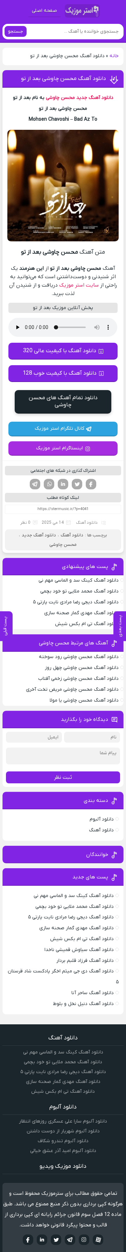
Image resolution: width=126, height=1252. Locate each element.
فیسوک (91, 484)
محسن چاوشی (60, 97)
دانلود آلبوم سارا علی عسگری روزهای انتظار (63, 1121)
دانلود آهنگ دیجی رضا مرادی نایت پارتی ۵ (76, 602)
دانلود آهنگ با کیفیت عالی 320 (59, 350)
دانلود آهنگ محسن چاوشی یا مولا (84, 700)
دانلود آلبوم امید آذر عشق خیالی (63, 1150)
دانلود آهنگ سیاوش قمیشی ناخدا (79, 949)
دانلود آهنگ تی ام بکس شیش (87, 624)
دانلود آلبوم (102, 819)
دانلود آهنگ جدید (94, 97)
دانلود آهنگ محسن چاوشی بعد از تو (63, 78)
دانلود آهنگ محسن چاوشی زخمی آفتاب (78, 678)
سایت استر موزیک (79, 285)
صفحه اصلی (44, 10)
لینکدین (63, 484)
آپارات (98, 1239)
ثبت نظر (63, 777)
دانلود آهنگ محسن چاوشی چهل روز (82, 667)
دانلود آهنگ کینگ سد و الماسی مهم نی (78, 580)
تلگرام (35, 484)
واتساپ (49, 484)
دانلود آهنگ (87, 522)
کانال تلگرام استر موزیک (59, 428)
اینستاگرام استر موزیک (59, 448)
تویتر (77, 484)
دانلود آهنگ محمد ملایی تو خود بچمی (79, 591)
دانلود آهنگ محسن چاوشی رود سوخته (79, 657)
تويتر (56, 1239)
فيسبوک (28, 1239)
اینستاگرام (84, 1239)
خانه (114, 56)
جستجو (15, 31)
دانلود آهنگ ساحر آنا (92, 993)
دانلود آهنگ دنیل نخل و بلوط (83, 1003)
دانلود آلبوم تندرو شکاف (63, 1141)
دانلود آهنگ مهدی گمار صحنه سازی (81, 613)
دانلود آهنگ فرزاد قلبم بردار (85, 960)
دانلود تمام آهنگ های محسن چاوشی (63, 401)
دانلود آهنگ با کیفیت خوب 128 (60, 373)
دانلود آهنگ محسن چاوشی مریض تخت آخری (72, 689)
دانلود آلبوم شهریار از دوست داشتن (63, 1131)
